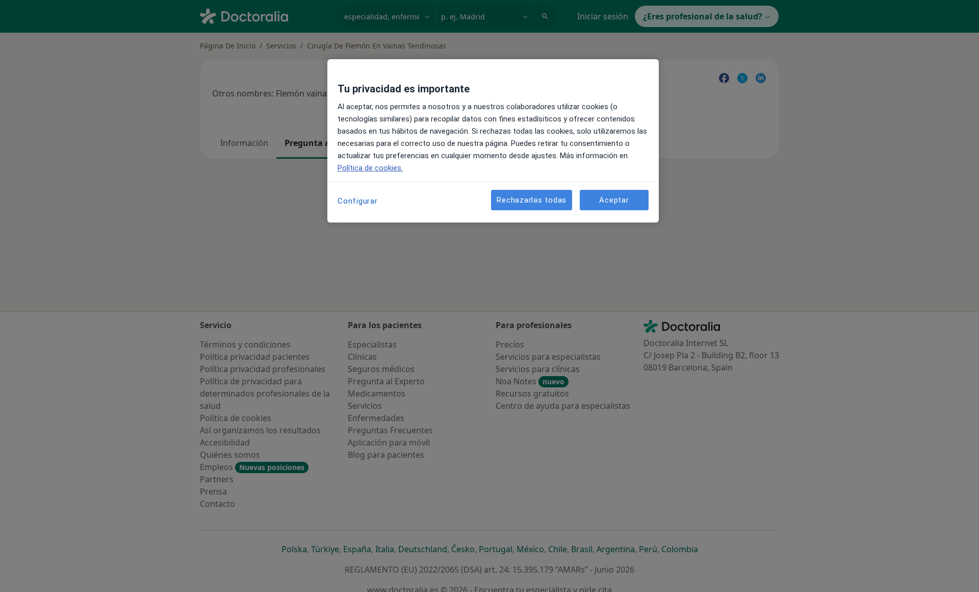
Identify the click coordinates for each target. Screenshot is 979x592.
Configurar (358, 201)
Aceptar (614, 200)
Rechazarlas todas (531, 200)
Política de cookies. (370, 167)
